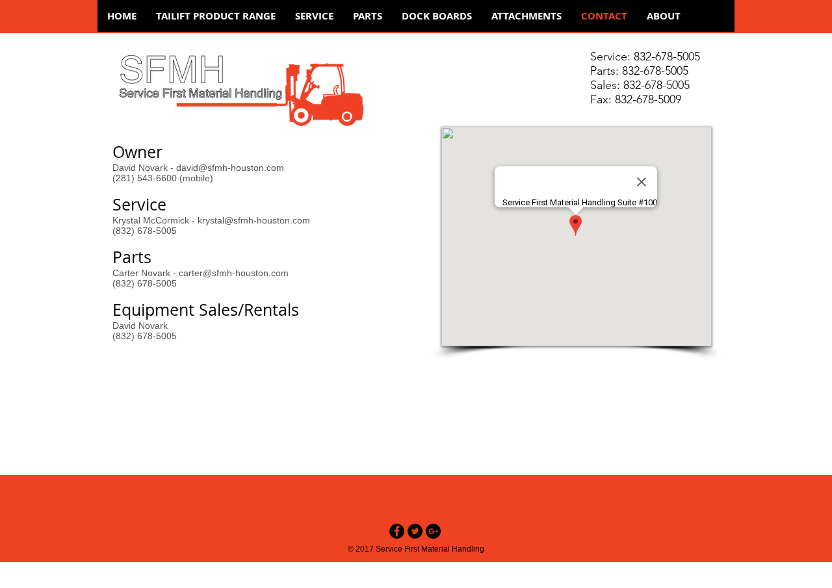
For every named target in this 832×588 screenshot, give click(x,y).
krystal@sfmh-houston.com (254, 220)
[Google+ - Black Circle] (433, 531)
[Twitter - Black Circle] (415, 531)
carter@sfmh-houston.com (234, 273)
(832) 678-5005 (144, 336)
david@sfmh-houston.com (230, 167)
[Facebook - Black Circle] (396, 531)
